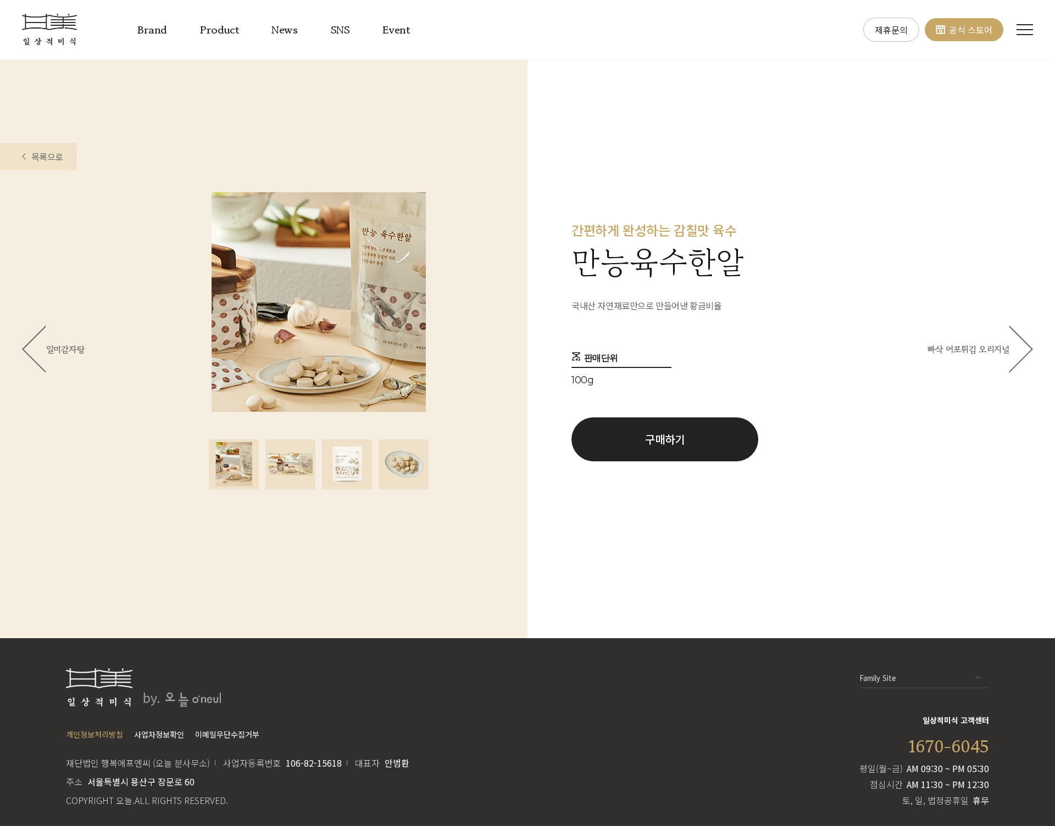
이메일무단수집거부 (227, 734)
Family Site (877, 678)
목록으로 (47, 156)
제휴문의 (891, 29)
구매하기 (665, 439)
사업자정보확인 (159, 734)
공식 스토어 (970, 29)
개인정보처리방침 (94, 734)
